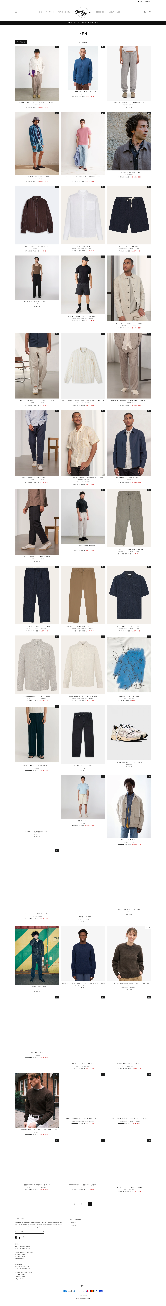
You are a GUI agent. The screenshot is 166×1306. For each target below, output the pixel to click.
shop (41, 12)
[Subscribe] (42, 1231)
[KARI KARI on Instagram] (16, 1237)
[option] (83, 23)
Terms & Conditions (75, 1219)
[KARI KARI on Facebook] (20, 1237)
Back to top (73, 1226)
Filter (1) (22, 42)
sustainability (63, 12)
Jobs (119, 12)
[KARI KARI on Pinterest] (23, 1237)
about (111, 12)
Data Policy (73, 1222)
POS (77, 1298)
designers (101, 12)
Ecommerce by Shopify (85, 1298)
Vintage (50, 12)
